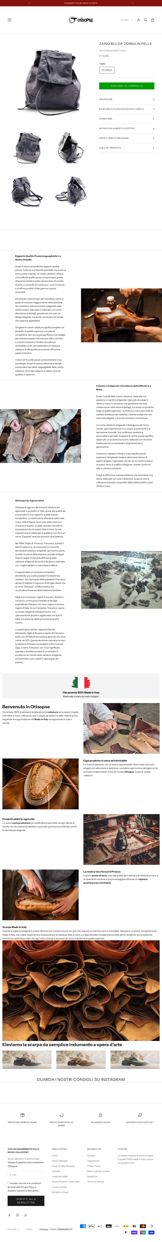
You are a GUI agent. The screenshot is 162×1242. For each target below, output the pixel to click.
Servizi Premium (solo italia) (66, 1181)
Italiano (124, 20)
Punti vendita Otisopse (63, 1166)
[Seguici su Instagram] (17, 1215)
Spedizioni (92, 1176)
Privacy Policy (94, 1166)
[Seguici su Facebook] (9, 1215)
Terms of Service (95, 1181)
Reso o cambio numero (98, 1171)
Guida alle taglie (60, 1176)
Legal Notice (93, 1160)
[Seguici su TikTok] (25, 1215)
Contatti (56, 1171)
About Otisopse (60, 1160)
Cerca (55, 1155)
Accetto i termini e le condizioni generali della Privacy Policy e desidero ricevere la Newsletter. (24, 1187)
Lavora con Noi (59, 1187)
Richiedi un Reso (60, 1192)
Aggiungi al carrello (127, 86)
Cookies (91, 1155)
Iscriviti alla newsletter (26, 1201)
